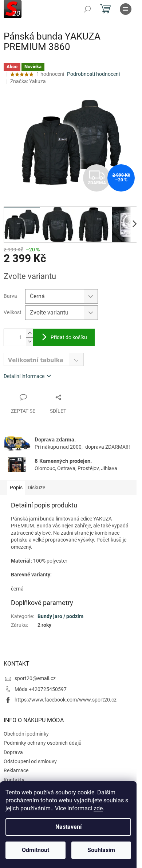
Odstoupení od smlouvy (30, 761)
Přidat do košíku (69, 337)
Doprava (13, 752)
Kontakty (14, 780)
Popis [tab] (16, 487)
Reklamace (16, 770)
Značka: (28, 81)
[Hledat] (87, 9)
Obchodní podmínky (26, 734)
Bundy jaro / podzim (60, 616)
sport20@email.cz (35, 678)
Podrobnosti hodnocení (93, 74)
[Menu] (125, 9)
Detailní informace (24, 376)
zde (98, 808)
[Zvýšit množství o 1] (29, 333)
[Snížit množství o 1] (29, 341)
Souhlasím (101, 850)
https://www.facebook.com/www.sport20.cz (66, 700)
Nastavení (68, 826)
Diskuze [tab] (36, 487)
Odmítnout (35, 850)
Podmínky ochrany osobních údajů (43, 743)
